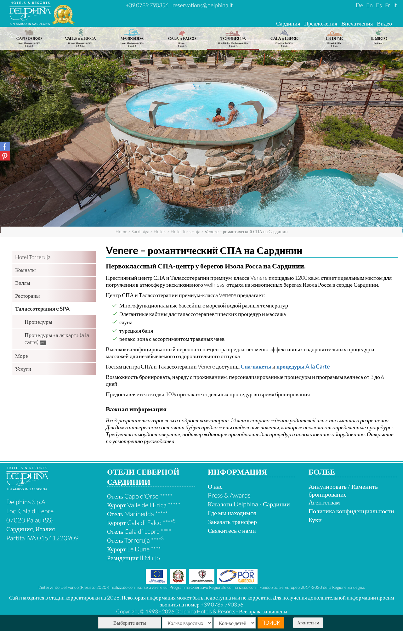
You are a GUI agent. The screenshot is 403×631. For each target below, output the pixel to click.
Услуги (23, 368)
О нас (215, 486)
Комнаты (25, 270)
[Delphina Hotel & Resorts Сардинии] (27, 488)
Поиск (271, 622)
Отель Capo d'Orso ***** (140, 496)
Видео (384, 23)
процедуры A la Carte (303, 366)
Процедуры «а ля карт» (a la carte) (57, 338)
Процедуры (38, 321)
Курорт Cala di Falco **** (141, 522)
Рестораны (27, 295)
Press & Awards (229, 495)
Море (21, 355)
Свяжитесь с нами (232, 530)
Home (121, 231)
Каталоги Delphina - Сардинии (249, 504)
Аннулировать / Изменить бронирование (343, 490)
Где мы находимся (232, 512)
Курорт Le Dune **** (134, 549)
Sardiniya (140, 231)
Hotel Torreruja (185, 231)
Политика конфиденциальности (351, 511)
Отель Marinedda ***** (137, 513)
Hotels (160, 231)
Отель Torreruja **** (135, 540)
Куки (315, 519)
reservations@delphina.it (203, 5)
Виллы (22, 282)
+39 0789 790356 (147, 5)
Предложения (320, 23)
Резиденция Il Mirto (133, 557)
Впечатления (357, 23)
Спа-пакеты (256, 366)
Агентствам (308, 622)
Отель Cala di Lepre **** (139, 531)
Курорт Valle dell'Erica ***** (143, 505)
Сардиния (288, 23)
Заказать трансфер (232, 521)
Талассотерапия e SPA (42, 308)
